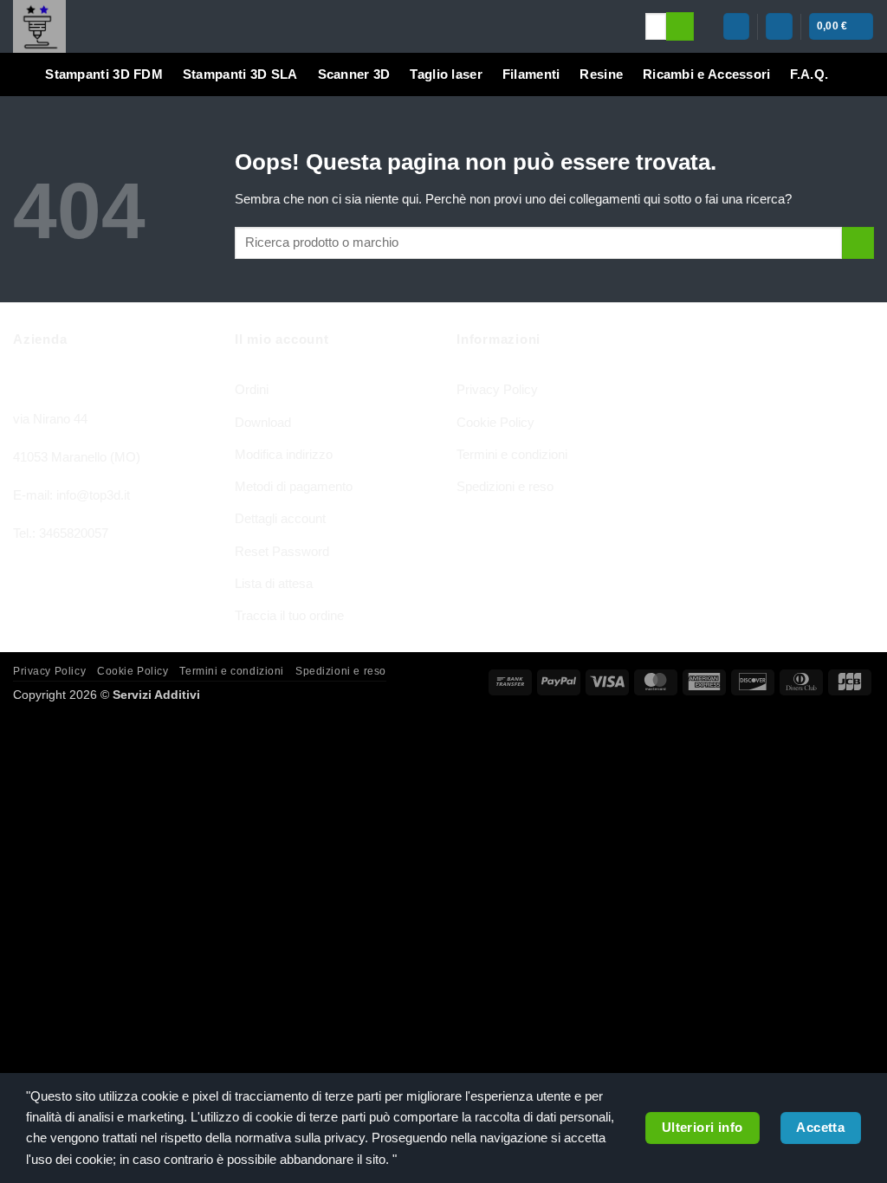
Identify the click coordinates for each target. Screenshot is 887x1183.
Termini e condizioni (511, 454)
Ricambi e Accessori (707, 74)
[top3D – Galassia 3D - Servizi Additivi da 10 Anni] (316, 26)
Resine (601, 74)
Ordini (252, 389)
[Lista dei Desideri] (779, 26)
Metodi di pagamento (294, 486)
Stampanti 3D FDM (104, 74)
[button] (736, 26)
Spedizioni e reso (505, 486)
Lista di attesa (274, 583)
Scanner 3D (354, 74)
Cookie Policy (495, 422)
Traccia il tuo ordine (289, 615)
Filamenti (531, 74)
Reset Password (282, 551)
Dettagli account (280, 518)
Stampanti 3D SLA (240, 74)
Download (263, 422)
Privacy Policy (497, 389)
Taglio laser (446, 74)
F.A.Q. (809, 74)
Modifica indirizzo (284, 454)
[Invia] (679, 26)
